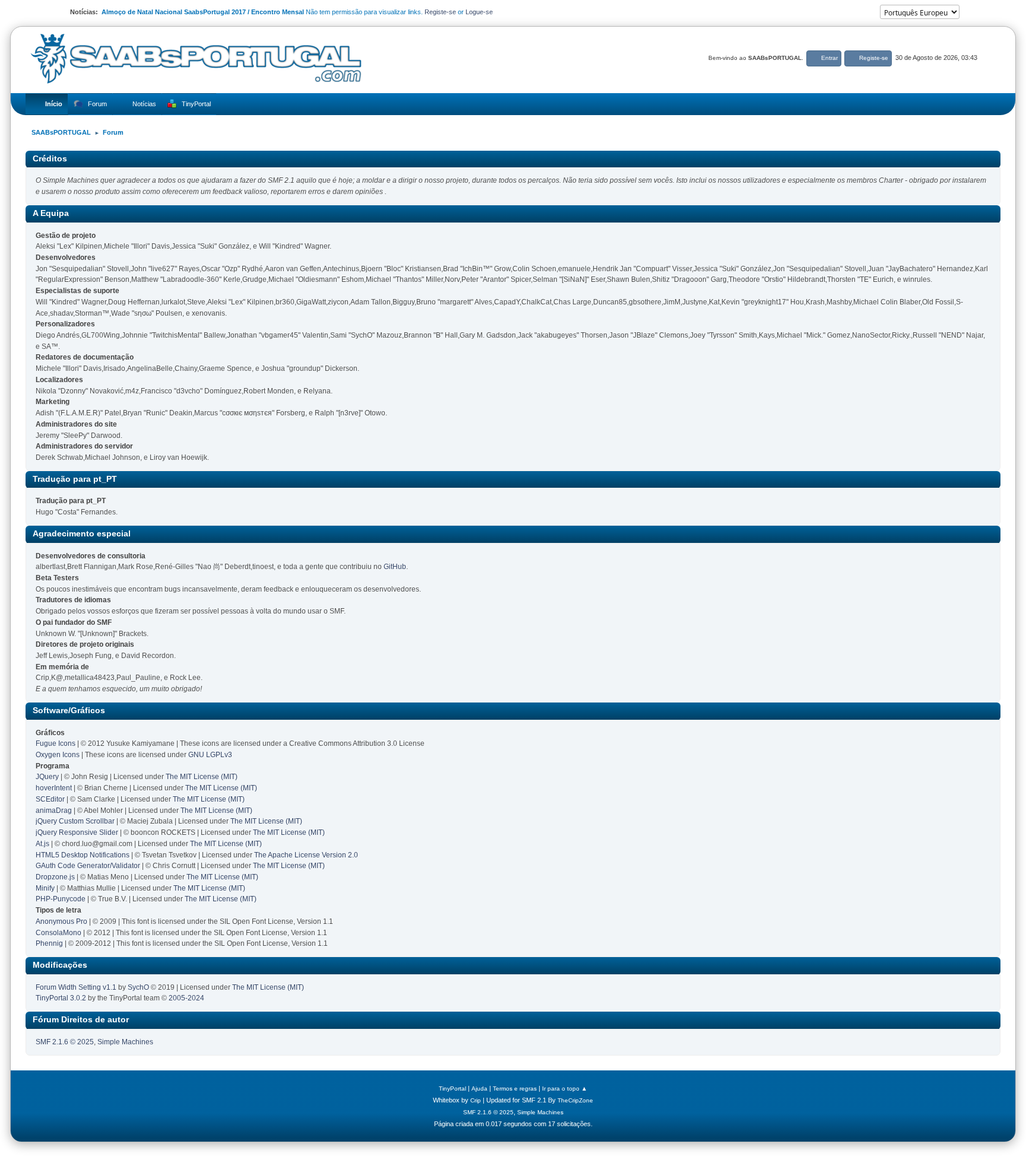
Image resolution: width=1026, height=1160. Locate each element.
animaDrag (54, 810)
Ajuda (479, 1088)
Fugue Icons (55, 743)
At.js (42, 844)
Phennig (49, 943)
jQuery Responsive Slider (77, 832)
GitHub (395, 566)
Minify (45, 888)
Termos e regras (515, 1088)
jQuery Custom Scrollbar (75, 821)
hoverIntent (54, 788)
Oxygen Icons (58, 755)
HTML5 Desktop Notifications (82, 855)
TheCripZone (575, 1100)
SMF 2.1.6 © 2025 (65, 1042)
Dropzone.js (55, 877)
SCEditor (50, 799)
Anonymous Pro (61, 921)
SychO (138, 987)
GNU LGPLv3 (210, 755)
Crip (475, 1100)
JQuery (47, 777)
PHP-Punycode (61, 899)
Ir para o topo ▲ (564, 1088)
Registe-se (440, 11)
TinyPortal (452, 1088)
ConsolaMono (58, 933)
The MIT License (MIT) (202, 777)
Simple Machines (125, 1042)
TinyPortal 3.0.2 (61, 998)
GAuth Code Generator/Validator (88, 866)
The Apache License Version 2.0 (306, 855)
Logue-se (479, 11)
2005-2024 (186, 998)
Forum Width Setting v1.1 (76, 987)
